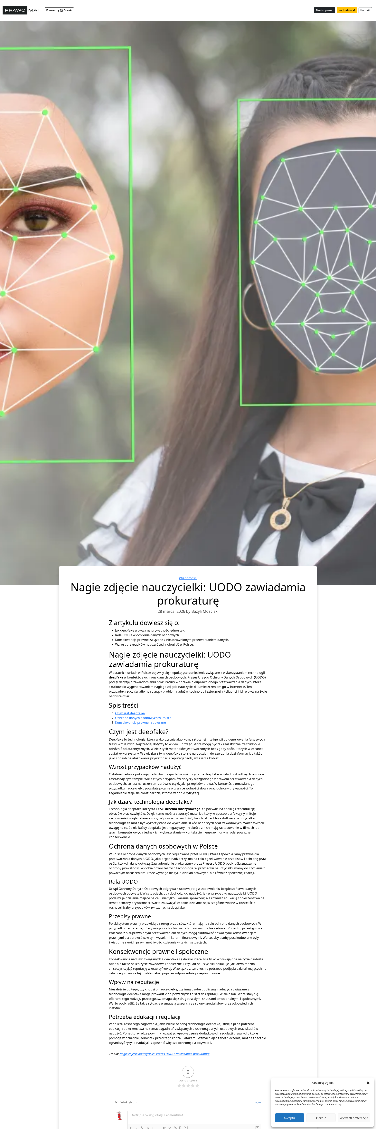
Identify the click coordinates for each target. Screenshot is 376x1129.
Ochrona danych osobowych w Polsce (143, 718)
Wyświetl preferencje (354, 1118)
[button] (368, 1083)
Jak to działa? (346, 10)
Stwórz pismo (324, 10)
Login (257, 1102)
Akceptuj (290, 1118)
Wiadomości (188, 578)
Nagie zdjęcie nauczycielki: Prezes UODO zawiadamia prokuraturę (164, 1054)
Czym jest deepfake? (130, 713)
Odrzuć (321, 1118)
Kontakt (365, 10)
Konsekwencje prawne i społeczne (140, 722)
